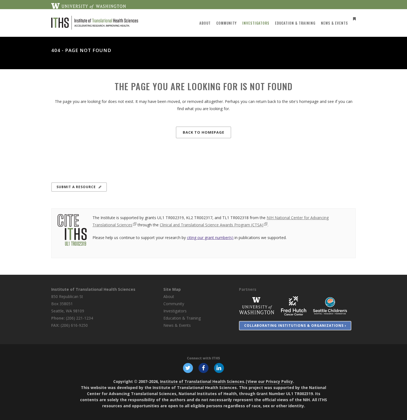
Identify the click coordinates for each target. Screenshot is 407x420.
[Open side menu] (353, 18)
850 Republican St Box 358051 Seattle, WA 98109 (67, 303)
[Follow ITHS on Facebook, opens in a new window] (203, 367)
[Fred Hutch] (293, 305)
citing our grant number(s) (210, 237)
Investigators (175, 310)
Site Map (172, 289)
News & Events (177, 325)
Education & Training (182, 318)
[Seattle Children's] (330, 305)
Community (173, 303)
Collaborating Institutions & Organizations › (295, 325)
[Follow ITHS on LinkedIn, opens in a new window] (219, 367)
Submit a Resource (76, 187)
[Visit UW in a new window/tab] (88, 5)
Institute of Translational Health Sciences (93, 289)
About (168, 296)
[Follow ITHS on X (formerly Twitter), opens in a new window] (188, 367)
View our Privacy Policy (270, 381)
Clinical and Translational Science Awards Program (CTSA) (211, 224)
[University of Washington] (256, 305)
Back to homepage (203, 132)
